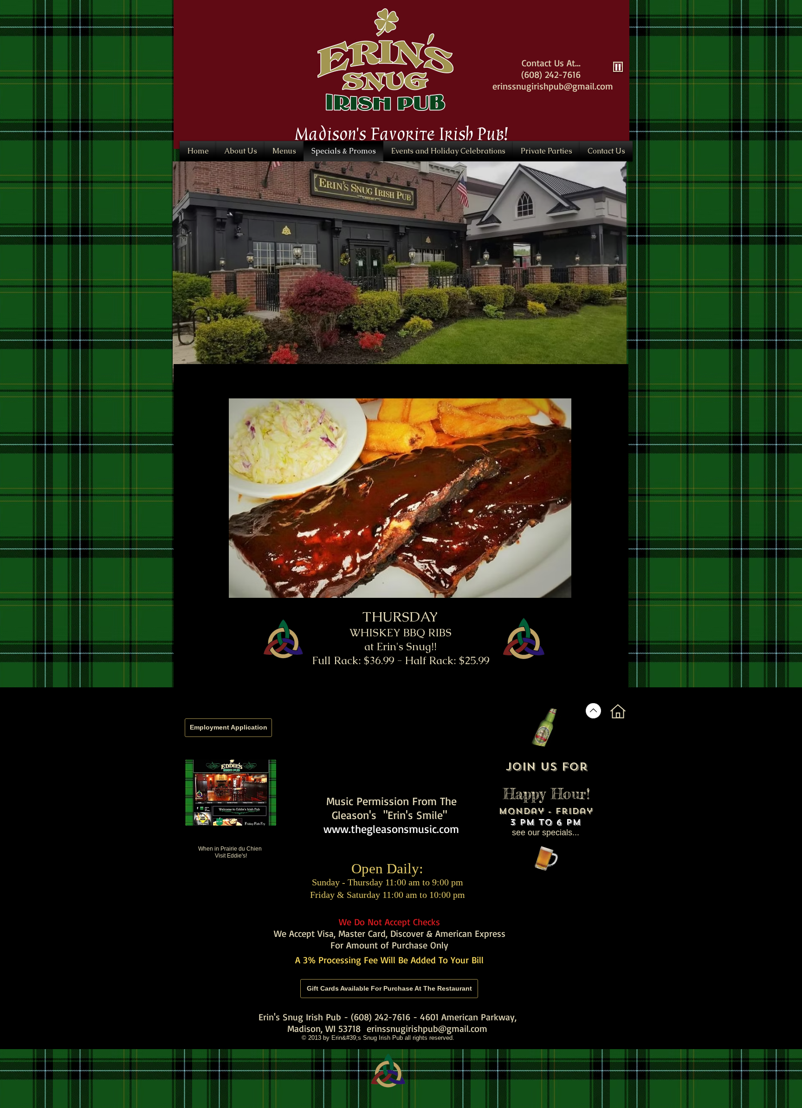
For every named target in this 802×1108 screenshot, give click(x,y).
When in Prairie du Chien (230, 848)
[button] (385, 59)
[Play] (618, 67)
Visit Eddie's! (231, 855)
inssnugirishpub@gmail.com (556, 86)
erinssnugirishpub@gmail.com (427, 1028)
